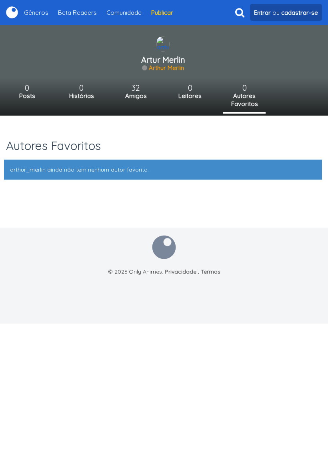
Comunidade (124, 12)
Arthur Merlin (166, 68)
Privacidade (180, 271)
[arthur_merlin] (163, 43)
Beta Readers (77, 12)
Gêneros (36, 12)
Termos (210, 271)
